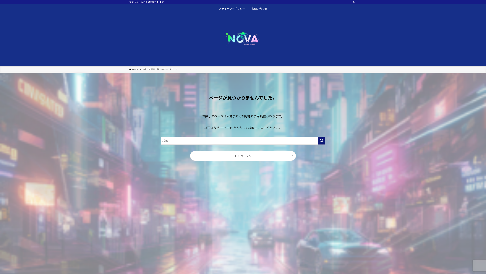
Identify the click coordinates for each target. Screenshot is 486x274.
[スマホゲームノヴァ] (243, 39)
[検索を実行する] (321, 141)
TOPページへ (243, 156)
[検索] (354, 2)
